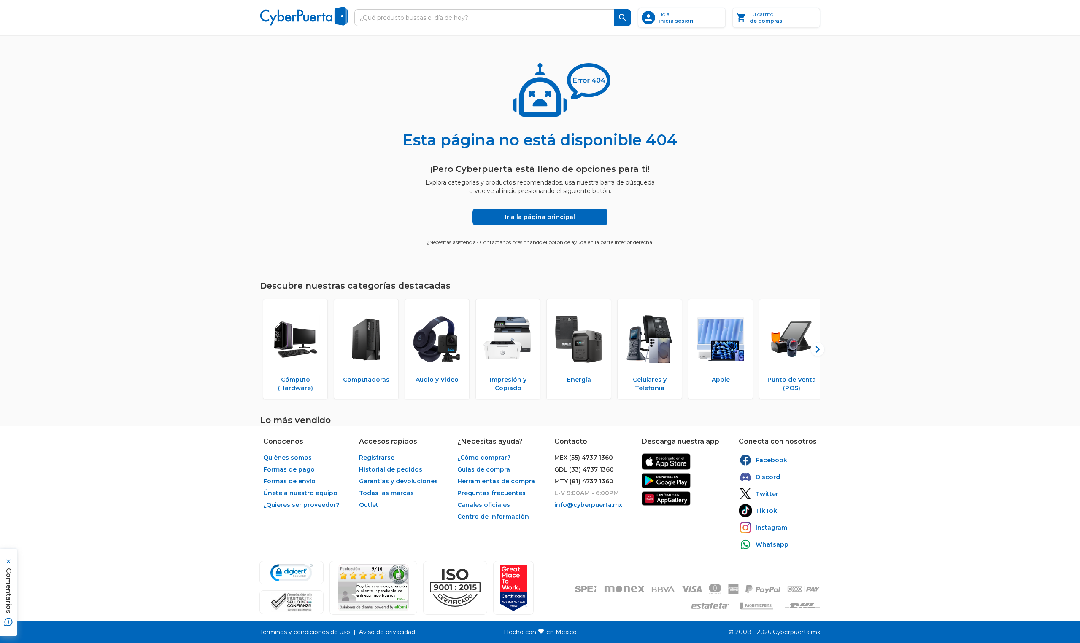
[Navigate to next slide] (813, 349)
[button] (455, 587)
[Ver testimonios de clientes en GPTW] (513, 587)
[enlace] (666, 461)
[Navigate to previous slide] (266, 349)
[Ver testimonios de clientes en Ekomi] (373, 587)
